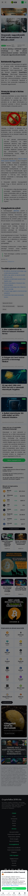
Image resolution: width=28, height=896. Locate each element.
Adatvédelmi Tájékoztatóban (11, 885)
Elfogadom (14, 888)
